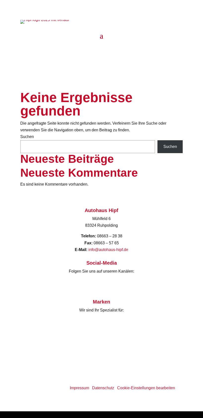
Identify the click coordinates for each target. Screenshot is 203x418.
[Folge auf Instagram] (101, 51)
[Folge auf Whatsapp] (111, 51)
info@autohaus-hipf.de (108, 250)
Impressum (79, 388)
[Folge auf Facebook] (92, 51)
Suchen (27, 137)
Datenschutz (103, 388)
